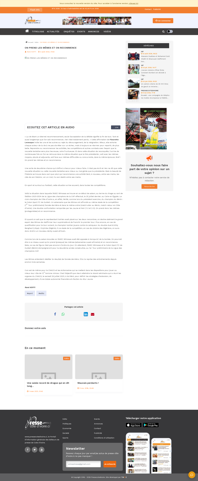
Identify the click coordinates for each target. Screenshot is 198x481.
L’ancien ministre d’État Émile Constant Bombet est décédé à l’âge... (153, 72)
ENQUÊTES (69, 31)
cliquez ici (133, 3)
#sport (30, 293)
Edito (36, 42)
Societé (66, 433)
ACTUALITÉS (53, 31)
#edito (41, 293)
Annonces (98, 424)
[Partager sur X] (79, 314)
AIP (142, 51)
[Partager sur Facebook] (55, 314)
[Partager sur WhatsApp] (63, 314)
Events (97, 419)
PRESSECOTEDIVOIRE (149, 90)
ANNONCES (93, 31)
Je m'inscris (109, 464)
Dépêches (149, 46)
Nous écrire (149, 186)
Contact (148, 9)
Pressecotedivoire (98, 477)
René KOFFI (31, 52)
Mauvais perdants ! (88, 383)
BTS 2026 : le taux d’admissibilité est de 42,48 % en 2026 (75, 9)
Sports (65, 438)
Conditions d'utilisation (104, 438)
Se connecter (164, 21)
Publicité (157, 9)
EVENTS (81, 31)
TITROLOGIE (38, 31)
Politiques (67, 424)
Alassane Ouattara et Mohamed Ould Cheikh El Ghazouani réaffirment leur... (155, 58)
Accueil (30, 42)
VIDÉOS (107, 31)
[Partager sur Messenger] (71, 314)
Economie (67, 428)
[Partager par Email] (93, 314)
